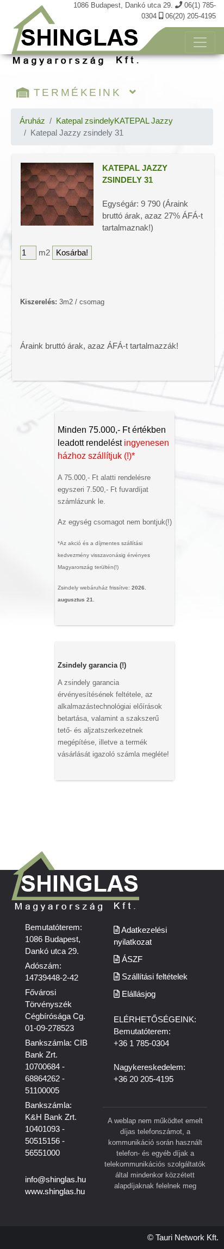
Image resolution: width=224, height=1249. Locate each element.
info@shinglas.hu (55, 1179)
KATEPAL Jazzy (143, 121)
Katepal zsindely (85, 121)
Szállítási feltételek (154, 976)
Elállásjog (137, 994)
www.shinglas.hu (55, 1191)
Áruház (32, 121)
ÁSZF (131, 959)
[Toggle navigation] (200, 42)
